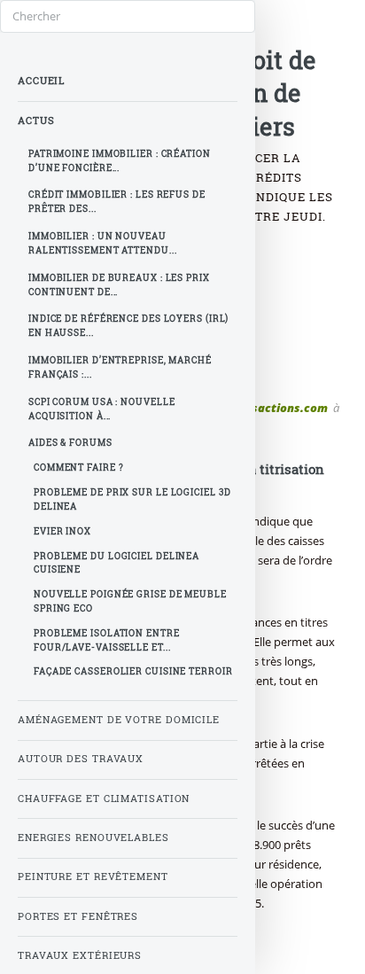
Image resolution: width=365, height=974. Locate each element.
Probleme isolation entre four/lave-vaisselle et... (107, 640)
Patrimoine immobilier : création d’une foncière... (119, 161)
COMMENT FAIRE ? (79, 467)
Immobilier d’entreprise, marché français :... (120, 367)
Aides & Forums (70, 442)
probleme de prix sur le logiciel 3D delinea (132, 499)
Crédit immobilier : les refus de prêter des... (117, 201)
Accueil (41, 80)
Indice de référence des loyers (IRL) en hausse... (128, 326)
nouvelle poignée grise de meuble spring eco (130, 601)
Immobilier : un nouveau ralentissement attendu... (102, 243)
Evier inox (62, 531)
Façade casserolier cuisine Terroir (133, 671)
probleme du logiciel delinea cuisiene (116, 563)
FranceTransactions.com (257, 408)
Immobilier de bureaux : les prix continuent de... (119, 285)
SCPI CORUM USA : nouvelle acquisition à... (101, 409)
